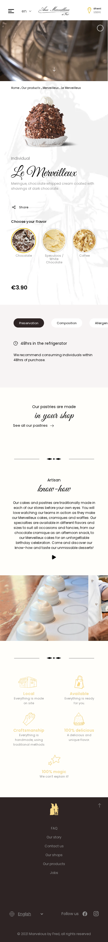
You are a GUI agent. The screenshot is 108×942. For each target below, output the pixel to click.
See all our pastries (30, 425)
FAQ (54, 828)
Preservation (28, 323)
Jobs (54, 872)
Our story (54, 837)
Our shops (54, 855)
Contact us (54, 846)
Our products (54, 863)
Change (97, 12)
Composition (67, 323)
